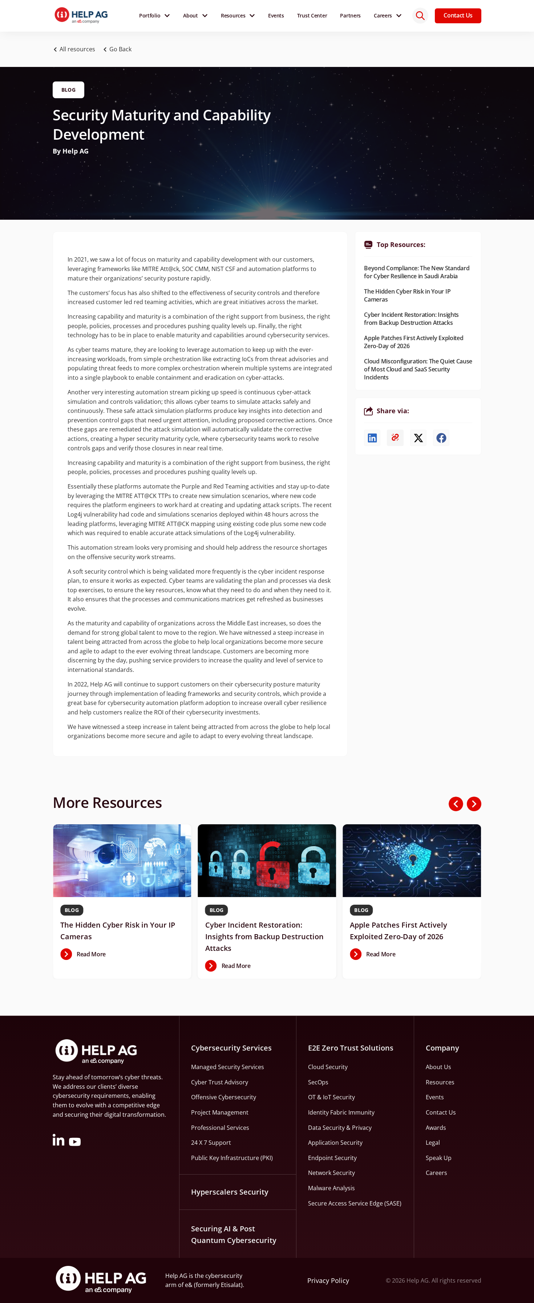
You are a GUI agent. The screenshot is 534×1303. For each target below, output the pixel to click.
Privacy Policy (328, 1280)
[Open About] (205, 16)
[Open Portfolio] (167, 16)
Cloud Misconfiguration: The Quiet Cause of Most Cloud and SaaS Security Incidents (418, 369)
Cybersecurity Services (231, 1048)
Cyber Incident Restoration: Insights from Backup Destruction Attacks (411, 319)
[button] (119, 49)
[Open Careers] (399, 16)
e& (189, 1285)
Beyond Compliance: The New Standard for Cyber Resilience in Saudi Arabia (416, 272)
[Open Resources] (252, 16)
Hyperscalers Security (229, 1192)
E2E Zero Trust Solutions (350, 1048)
